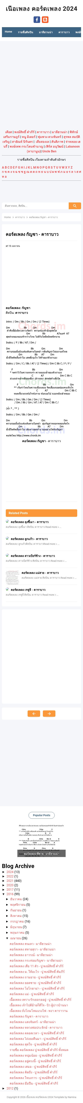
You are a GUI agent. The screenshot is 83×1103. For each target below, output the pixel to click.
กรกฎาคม (17, 921)
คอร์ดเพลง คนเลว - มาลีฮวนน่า (30, 944)
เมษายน (16, 938)
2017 (10, 889)
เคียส (8, 132)
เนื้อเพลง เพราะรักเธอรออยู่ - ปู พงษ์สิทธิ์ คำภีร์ (40, 999)
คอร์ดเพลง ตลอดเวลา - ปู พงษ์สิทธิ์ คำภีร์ (37, 1033)
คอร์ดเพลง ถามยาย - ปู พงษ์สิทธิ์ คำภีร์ (35, 977)
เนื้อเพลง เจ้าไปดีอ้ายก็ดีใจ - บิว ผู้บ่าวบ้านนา (39, 1005)
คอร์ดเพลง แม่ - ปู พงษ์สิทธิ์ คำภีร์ (32, 994)
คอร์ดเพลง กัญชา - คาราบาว (29, 1016)
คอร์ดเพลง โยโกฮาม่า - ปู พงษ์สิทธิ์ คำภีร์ (37, 988)
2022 (10, 876)
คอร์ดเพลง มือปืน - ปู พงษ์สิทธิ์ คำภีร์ (34, 1083)
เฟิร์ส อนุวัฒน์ (54, 146)
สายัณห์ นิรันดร (22, 142)
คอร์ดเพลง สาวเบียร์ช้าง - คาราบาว (33, 556)
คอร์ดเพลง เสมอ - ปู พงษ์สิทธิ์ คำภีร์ (33, 1067)
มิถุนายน (16, 927)
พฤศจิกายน (18, 905)
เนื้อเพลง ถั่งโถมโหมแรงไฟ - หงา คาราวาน (39, 1011)
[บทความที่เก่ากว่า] (49, 713)
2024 (10, 872)
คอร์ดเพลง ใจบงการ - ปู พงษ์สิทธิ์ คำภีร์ (36, 1078)
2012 (10, 1088)
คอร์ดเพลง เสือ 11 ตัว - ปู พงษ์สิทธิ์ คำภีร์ (37, 966)
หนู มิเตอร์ (29, 137)
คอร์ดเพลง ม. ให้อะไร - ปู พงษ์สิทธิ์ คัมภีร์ (37, 972)
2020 (10, 885)
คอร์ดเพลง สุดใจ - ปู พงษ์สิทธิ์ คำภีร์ (33, 1044)
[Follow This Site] (45, 19)
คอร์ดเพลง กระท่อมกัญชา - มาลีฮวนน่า (36, 960)
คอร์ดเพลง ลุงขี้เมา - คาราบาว (29, 522)
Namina (72, 1097)
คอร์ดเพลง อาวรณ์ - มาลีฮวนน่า (31, 955)
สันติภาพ (57, 142)
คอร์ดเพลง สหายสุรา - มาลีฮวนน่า (32, 949)
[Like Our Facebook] (37, 19)
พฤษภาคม (17, 932)
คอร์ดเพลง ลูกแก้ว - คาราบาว (29, 539)
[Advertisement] (41, 84)
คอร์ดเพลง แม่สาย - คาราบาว (40, 573)
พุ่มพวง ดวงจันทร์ (49, 137)
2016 (10, 894)
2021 (10, 881)
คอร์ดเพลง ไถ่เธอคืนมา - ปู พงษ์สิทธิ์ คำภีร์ (38, 1039)
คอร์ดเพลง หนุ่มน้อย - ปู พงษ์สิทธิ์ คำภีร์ (36, 1055)
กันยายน (16, 910)
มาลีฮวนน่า (59, 132)
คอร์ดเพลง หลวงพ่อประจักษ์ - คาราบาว (36, 1027)
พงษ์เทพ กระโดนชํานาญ (26, 146)
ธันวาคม (16, 899)
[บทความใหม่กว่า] (34, 713)
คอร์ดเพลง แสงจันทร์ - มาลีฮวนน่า (33, 1022)
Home (8, 31)
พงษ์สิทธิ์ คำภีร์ (24, 132)
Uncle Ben (49, 151)
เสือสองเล (42, 142)
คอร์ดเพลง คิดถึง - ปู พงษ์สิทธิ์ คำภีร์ (34, 1072)
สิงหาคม (16, 916)
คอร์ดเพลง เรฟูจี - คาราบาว (28, 590)
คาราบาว (43, 132)
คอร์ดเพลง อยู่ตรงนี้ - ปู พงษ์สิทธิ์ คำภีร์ (35, 1061)
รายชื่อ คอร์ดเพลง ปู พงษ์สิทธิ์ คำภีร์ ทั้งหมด (39, 1050)
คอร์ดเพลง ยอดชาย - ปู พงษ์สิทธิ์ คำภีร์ (35, 983)
